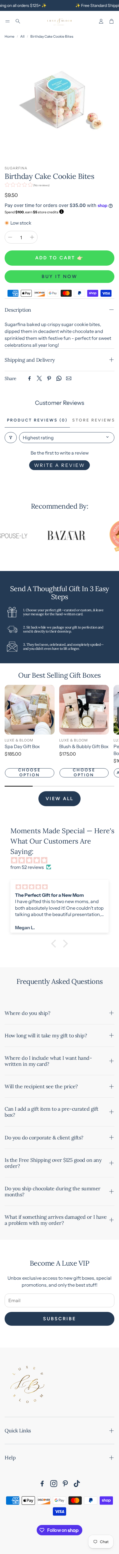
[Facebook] (29, 378)
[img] (62, 860)
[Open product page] (30, 710)
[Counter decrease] (10, 237)
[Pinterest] (49, 378)
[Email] (68, 378)
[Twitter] (39, 378)
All (22, 36)
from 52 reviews (27, 867)
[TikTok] (76, 1483)
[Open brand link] (58, 536)
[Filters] (11, 437)
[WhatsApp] (59, 378)
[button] (7, 21)
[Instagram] (53, 1483)
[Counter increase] (32, 237)
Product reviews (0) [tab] (37, 420)
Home (9, 36)
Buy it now (59, 276)
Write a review (59, 465)
